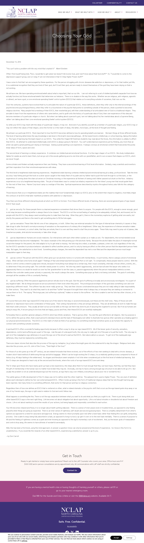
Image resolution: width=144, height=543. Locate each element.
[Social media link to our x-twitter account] (72, 532)
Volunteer (97, 3)
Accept (116, 538)
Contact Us (131, 3)
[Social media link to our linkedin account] (77, 532)
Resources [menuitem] (131, 12)
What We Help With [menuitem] (84, 12)
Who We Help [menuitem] (64, 12)
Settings (129, 538)
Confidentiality (114, 3)
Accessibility (72, 526)
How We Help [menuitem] (104, 12)
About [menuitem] (118, 12)
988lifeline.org (84, 495)
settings (24, 541)
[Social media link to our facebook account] (67, 532)
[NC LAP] (21, 12)
